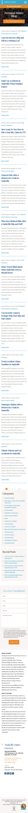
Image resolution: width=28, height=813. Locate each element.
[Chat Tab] (14, 406)
